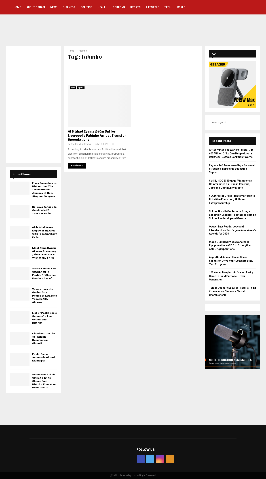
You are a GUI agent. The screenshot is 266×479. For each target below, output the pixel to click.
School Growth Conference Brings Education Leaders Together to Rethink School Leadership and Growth (232, 215)
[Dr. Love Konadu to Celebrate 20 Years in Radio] (19, 211)
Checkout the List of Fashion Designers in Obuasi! (43, 338)
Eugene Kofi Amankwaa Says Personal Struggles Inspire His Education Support (232, 169)
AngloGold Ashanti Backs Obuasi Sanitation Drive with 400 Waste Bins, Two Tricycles (231, 261)
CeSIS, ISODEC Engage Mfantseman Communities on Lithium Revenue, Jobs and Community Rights (230, 184)
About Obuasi (35, 7)
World (181, 7)
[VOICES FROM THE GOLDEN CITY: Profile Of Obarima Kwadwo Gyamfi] (19, 273)
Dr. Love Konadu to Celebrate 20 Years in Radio (44, 210)
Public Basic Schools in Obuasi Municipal (43, 357)
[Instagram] (160, 459)
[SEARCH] (252, 122)
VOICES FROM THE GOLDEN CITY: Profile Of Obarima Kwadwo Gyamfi (44, 273)
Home (17, 7)
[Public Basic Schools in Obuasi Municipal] (19, 359)
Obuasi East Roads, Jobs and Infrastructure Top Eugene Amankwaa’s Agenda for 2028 (232, 230)
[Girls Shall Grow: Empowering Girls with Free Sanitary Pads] (19, 232)
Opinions (119, 7)
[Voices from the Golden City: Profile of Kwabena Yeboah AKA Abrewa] (19, 294)
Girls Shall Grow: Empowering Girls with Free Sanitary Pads (44, 232)
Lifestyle (152, 7)
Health (102, 7)
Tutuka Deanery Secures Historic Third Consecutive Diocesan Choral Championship (232, 291)
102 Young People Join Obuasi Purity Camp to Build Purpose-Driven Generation (231, 276)
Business (69, 7)
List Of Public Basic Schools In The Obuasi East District (44, 317)
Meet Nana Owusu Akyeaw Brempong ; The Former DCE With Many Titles (44, 252)
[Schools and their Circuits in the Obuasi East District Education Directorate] (19, 379)
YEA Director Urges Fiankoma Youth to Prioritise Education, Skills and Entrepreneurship (232, 199)
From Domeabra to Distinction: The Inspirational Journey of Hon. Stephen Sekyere (44, 190)
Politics (86, 7)
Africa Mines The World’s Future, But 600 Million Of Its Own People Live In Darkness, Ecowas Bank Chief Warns (231, 153)
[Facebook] (141, 459)
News (53, 7)
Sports (135, 7)
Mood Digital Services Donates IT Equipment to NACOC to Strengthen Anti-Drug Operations (230, 245)
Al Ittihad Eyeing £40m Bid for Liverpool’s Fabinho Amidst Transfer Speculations (97, 135)
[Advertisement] (133, 30)
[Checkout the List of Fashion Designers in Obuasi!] (19, 338)
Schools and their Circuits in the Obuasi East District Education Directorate (44, 381)
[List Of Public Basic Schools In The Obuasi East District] (19, 317)
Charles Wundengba (81, 144)
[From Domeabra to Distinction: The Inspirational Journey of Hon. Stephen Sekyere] (19, 188)
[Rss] (170, 459)
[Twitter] (150, 459)
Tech (167, 7)
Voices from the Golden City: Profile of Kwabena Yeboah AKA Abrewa (44, 296)
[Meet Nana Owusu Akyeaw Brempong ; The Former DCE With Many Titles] (19, 252)
